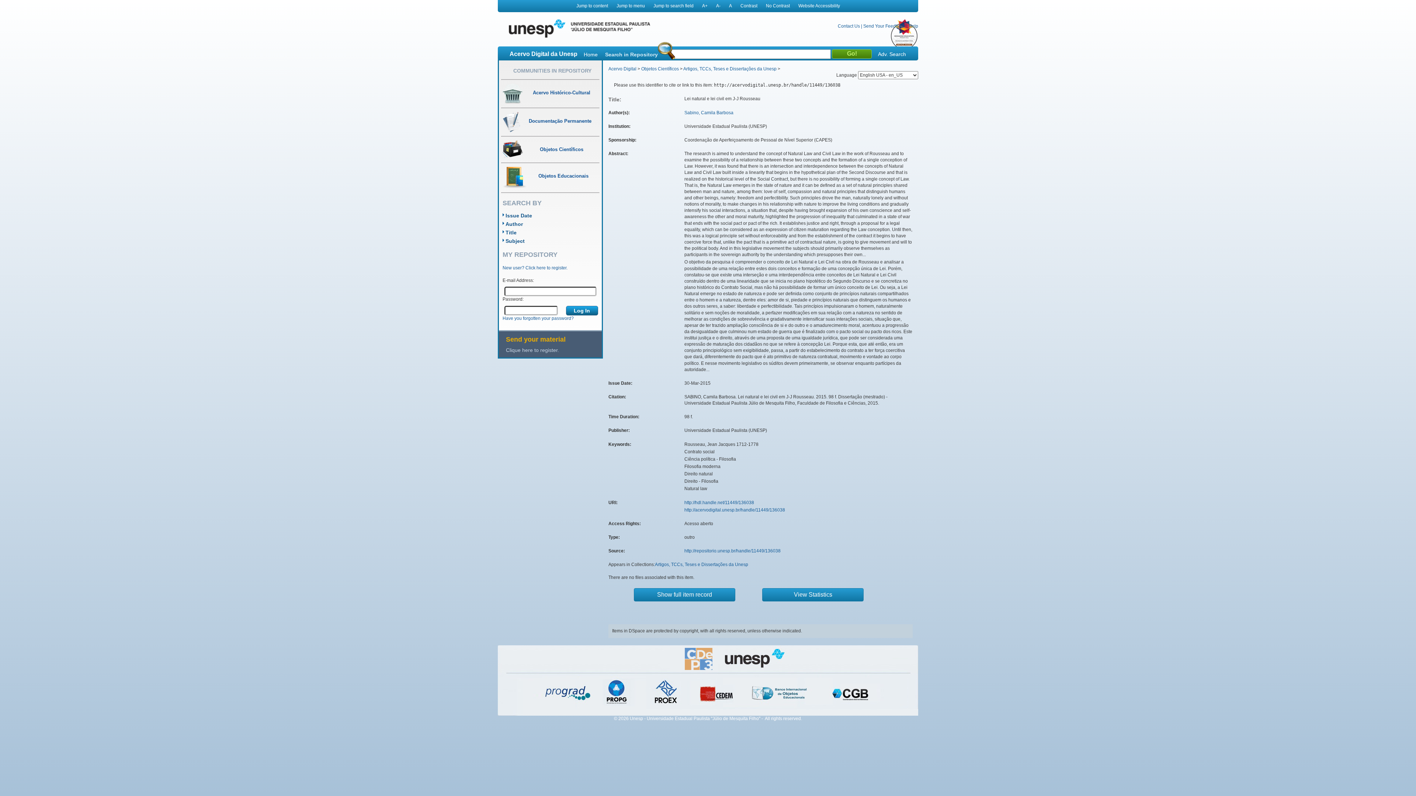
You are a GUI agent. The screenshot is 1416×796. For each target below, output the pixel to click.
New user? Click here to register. (535, 267)
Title (511, 232)
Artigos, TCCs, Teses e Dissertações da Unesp (730, 68)
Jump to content (592, 5)
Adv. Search (892, 54)
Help (913, 26)
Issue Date (519, 216)
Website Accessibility (819, 5)
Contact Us (849, 26)
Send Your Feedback (884, 26)
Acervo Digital (622, 68)
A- (718, 5)
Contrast (748, 5)
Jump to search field (673, 5)
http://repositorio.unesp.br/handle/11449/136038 (732, 551)
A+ (705, 5)
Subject (515, 241)
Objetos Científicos (660, 68)
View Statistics (813, 594)
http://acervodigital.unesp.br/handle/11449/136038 (734, 510)
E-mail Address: (518, 280)
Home (591, 54)
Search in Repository (631, 54)
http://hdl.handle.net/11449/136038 (719, 502)
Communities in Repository (552, 71)
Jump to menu (631, 5)
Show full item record (684, 594)
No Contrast (778, 5)
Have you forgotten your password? (538, 318)
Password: (513, 299)
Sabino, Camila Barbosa (708, 112)
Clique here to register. (532, 350)
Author (514, 224)
